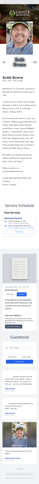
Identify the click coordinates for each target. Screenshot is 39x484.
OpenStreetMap (21, 478)
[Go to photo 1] (12, 445)
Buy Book (22, 294)
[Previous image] (4, 434)
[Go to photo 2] (13, 445)
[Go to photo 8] (21, 445)
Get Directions (19, 232)
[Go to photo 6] (18, 445)
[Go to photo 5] (17, 445)
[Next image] (34, 434)
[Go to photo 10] (23, 445)
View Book (10, 294)
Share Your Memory (13, 326)
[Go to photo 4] (16, 445)
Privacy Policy (14, 475)
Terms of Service (25, 475)
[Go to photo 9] (22, 445)
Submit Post (19, 362)
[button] (19, 434)
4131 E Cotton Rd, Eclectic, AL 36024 (20, 228)
